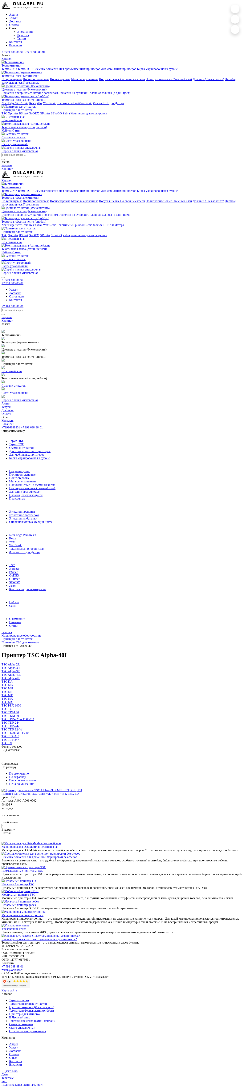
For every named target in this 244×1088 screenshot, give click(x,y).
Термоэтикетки (19, 1000)
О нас (13, 1057)
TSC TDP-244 (10, 722)
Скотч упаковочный (22, 1027)
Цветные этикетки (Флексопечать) (31, 1007)
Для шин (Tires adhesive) (208, 79)
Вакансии (15, 45)
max (4, 1081)
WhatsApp (235, 9)
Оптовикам (16, 296)
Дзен (5, 1074)
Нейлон (7, 130)
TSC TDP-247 (10, 726)
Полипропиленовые (36, 79)
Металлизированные (84, 79)
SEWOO (56, 113)
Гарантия (23, 35)
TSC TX (7, 743)
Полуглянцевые (12, 79)
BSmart (23, 113)
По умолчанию (19, 773)
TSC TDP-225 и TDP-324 (18, 719)
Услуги (13, 18)
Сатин (16, 130)
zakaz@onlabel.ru (12, 969)
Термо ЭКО (9, 69)
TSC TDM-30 (10, 715)
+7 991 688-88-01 (12, 51)
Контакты (15, 42)
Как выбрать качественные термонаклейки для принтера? (39, 939)
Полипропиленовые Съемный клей (169, 79)
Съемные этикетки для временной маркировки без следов (39, 857)
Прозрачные (31, 82)
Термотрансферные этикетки (28, 1003)
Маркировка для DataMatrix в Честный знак (30, 846)
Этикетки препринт (14, 92)
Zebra (66, 113)
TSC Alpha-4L (11, 678)
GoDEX (34, 113)
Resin (32, 103)
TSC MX (7, 698)
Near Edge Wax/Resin (15, 103)
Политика (22, 1084)
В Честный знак (19, 1017)
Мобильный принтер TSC (18, 894)
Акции (13, 14)
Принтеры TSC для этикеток (20, 642)
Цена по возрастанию (23, 780)
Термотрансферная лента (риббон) (31, 1010)
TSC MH (7, 688)
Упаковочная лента (14, 928)
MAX (235, 19)
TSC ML (7, 691)
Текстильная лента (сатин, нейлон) (32, 1020)
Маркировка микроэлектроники (22, 915)
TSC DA (7, 681)
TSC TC (7, 709)
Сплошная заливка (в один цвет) (108, 92)
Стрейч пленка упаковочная (27, 1031)
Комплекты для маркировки (89, 113)
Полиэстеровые (60, 79)
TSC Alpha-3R (11, 671)
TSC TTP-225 (10, 736)
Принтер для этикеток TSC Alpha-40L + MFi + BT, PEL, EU (40, 793)
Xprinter (13, 113)
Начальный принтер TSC (18, 884)
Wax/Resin (49, 103)
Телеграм (8, 1077)
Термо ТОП (25, 69)
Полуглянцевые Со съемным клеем (122, 79)
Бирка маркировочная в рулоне (157, 69)
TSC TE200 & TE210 (15, 732)
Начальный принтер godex (19, 904)
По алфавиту (17, 777)
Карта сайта (9, 990)
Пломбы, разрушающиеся (26, 495)
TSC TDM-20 (10, 712)
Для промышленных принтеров (79, 69)
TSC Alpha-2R (11, 664)
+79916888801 (11, 427)
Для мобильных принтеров (118, 69)
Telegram (235, 29)
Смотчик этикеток (21, 1024)
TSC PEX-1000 (11, 705)
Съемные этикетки (46, 69)
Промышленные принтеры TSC (22, 870)
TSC (4, 113)
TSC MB (7, 685)
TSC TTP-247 (10, 739)
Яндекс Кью (10, 1071)
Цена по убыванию (21, 783)
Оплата (14, 24)
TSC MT (7, 695)
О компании (25, 31)
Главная (7, 632)
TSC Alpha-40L (11, 674)
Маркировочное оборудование (21, 635)
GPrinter (45, 113)
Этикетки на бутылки (73, 92)
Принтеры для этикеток (17, 639)
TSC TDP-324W (12, 729)
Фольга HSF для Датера (108, 103)
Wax (39, 103)
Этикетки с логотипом (43, 92)
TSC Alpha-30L (11, 667)
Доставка (15, 21)
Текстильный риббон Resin (74, 103)
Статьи (21, 38)
